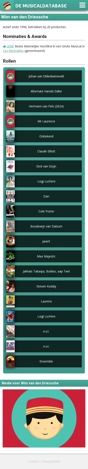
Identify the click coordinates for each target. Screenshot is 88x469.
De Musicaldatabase (41, 5)
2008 (10, 46)
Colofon (33, 461)
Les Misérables (13, 51)
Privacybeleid (51, 461)
